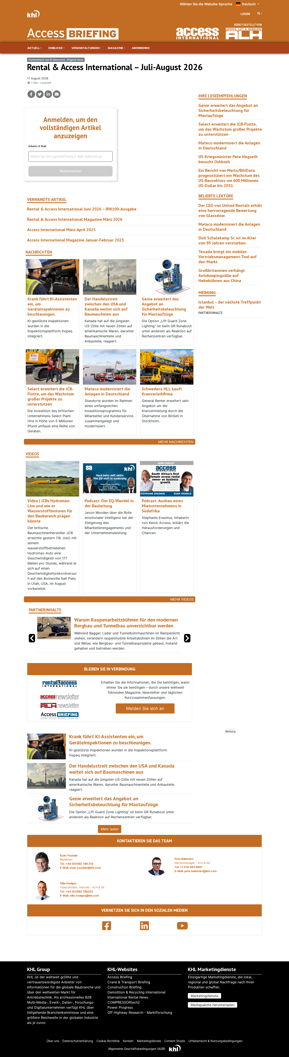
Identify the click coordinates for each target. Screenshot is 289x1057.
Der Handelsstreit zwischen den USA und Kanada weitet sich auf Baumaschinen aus (106, 306)
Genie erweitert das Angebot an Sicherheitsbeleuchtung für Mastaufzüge (164, 306)
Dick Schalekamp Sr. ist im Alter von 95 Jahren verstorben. (227, 240)
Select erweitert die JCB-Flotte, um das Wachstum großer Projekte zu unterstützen (51, 396)
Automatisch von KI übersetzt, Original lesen (55, 59)
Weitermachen (70, 171)
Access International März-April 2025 (61, 229)
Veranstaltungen (85, 48)
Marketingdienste (204, 996)
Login (245, 14)
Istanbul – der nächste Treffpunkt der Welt (229, 304)
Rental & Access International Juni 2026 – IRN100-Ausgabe (81, 209)
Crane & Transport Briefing (128, 982)
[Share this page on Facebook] (31, 94)
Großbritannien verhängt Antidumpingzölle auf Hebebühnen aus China (221, 275)
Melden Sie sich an (145, 708)
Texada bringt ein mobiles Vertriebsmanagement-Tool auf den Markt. (227, 257)
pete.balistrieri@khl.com (200, 871)
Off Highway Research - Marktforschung (139, 1012)
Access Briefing (119, 977)
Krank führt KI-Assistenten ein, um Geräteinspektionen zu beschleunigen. (52, 306)
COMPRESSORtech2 (123, 1002)
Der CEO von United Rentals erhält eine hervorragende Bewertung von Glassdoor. (230, 210)
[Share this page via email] (57, 94)
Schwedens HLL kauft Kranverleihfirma (162, 391)
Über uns (53, 1041)
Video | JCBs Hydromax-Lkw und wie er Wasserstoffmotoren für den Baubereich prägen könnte (50, 511)
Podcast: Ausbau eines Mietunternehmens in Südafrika (162, 506)
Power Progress (120, 1007)
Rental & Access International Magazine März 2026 (74, 219)
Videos (32, 454)
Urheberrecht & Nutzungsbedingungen (215, 1041)
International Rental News (127, 997)
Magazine (115, 48)
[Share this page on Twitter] (40, 94)
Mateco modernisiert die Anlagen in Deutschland (107, 391)
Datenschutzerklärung (77, 1041)
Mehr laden (109, 829)
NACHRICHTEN (39, 252)
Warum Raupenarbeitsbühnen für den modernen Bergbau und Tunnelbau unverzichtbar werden (126, 622)
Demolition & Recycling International (136, 992)
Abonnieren (140, 48)
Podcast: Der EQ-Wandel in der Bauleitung (109, 503)
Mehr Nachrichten (176, 442)
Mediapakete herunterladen (212, 1005)
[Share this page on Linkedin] (48, 94)
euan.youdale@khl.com (85, 867)
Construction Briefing (124, 987)
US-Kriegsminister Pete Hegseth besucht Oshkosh (228, 159)
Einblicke (55, 48)
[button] (187, 638)
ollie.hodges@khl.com (84, 895)
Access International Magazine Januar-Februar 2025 (75, 240)
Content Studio (174, 1041)
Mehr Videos (182, 599)
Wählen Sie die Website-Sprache (206, 4)
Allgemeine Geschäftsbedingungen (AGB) (136, 1048)
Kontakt (128, 1041)
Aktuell (33, 48)
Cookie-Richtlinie (108, 1041)
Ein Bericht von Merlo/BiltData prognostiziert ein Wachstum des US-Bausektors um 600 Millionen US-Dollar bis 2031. (229, 178)
